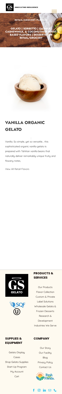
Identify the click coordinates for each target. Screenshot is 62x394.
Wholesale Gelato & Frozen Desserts (45, 309)
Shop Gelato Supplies (16, 362)
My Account (16, 371)
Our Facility (45, 352)
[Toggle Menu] (54, 11)
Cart (16, 376)
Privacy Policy (45, 362)
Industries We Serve (45, 325)
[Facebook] (33, 390)
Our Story (45, 347)
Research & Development (45, 318)
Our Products (45, 287)
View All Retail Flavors (17, 169)
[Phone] (55, 390)
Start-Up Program (17, 366)
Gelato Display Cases (17, 355)
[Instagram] (39, 390)
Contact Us (45, 367)
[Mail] (49, 390)
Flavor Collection (45, 291)
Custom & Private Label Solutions (45, 299)
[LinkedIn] (44, 390)
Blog (45, 357)
